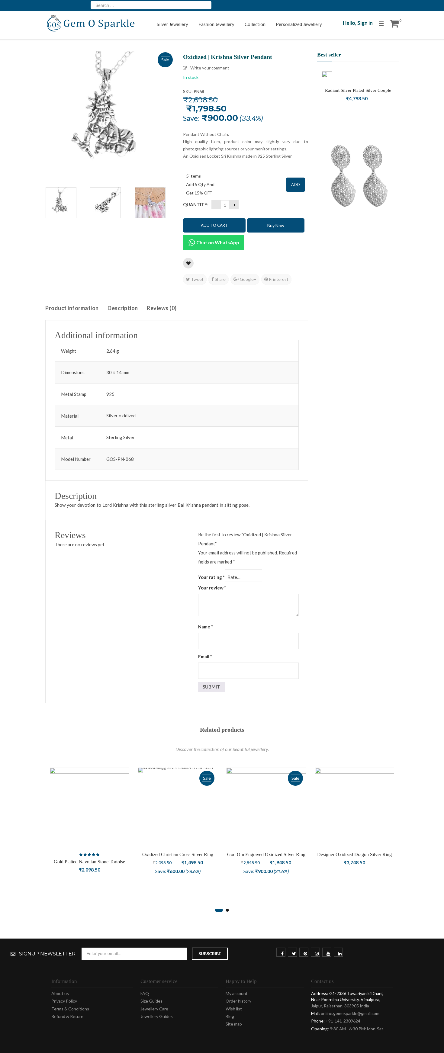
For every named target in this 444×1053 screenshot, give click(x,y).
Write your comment (209, 67)
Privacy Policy (64, 1000)
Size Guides (151, 1000)
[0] (394, 25)
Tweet (197, 279)
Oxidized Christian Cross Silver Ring (177, 854)
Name (205, 626)
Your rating (211, 577)
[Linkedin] (340, 953)
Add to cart (214, 225)
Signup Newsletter (47, 954)
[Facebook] (282, 953)
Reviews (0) (162, 308)
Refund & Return (67, 1016)
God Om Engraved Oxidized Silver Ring (266, 854)
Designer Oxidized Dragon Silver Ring (354, 854)
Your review (212, 587)
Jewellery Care (154, 1008)
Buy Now (275, 225)
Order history (238, 1000)
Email (205, 656)
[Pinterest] (305, 953)
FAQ (144, 993)
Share (220, 279)
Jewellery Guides (156, 1016)
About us (60, 993)
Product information (72, 308)
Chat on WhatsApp (217, 242)
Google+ (247, 279)
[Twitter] (294, 953)
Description (123, 308)
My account (237, 993)
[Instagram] (317, 953)
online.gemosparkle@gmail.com (350, 1013)
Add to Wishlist (188, 263)
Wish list (234, 1008)
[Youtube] (328, 953)
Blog (230, 1016)
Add (295, 184)
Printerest (278, 279)
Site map (234, 1023)
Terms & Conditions (70, 1008)
